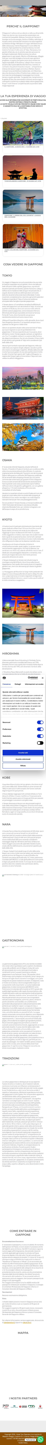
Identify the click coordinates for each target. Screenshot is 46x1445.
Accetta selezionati (23, 759)
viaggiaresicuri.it (9, 1322)
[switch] (38, 729)
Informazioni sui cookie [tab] (34, 684)
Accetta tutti (23, 753)
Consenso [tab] (7, 684)
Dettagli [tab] (18, 684)
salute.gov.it (27, 1322)
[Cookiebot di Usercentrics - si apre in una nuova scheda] (28, 678)
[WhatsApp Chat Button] (40, 1439)
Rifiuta (23, 765)
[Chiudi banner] (42, 678)
